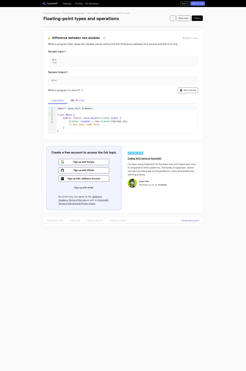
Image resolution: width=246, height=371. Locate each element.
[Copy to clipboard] (193, 60)
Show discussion (190, 220)
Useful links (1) (95, 220)
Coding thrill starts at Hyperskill (144, 158)
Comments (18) (55, 220)
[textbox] (127, 119)
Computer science (51, 13)
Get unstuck (189, 90)
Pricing (79, 3)
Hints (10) (75, 220)
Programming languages (73, 13)
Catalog (67, 3)
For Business (92, 3)
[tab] (57, 100)
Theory (197, 18)
